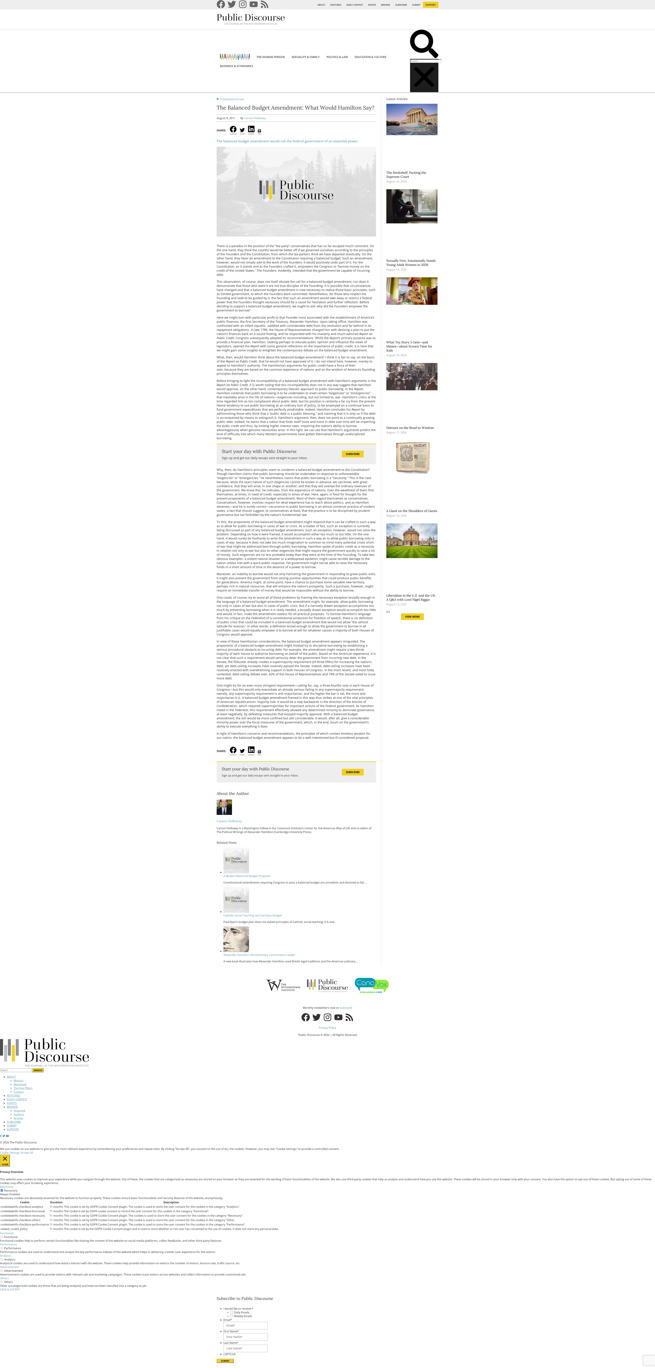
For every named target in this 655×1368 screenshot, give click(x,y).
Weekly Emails (243, 1316)
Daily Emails (241, 1312)
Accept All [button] (27, 1153)
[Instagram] (242, 4)
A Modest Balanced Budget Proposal (246, 876)
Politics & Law (337, 57)
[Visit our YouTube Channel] (7, 1136)
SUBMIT (416, 4)
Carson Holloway (255, 118)
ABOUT (321, 4)
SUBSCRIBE (401, 4)
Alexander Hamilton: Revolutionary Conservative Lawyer (259, 955)
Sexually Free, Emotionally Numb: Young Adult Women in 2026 (411, 263)
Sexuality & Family (306, 57)
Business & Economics (236, 66)
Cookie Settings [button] (10, 1153)
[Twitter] (232, 4)
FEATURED (335, 4)
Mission (19, 1080)
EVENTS (372, 4)
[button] (424, 44)
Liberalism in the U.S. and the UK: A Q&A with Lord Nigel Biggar (411, 597)
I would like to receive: (238, 1308)
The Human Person (271, 57)
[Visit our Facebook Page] (1, 1136)
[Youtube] (253, 4)
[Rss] (264, 4)
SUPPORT (431, 4)
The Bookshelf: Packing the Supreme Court (406, 174)
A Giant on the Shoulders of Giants (412, 511)
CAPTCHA (229, 1354)
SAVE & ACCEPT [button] (10, 1289)
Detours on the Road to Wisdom (410, 428)
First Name (231, 1331)
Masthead (20, 1084)
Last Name (231, 1343)
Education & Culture (370, 57)
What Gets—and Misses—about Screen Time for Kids (409, 346)
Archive (18, 1118)
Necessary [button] (6, 1187)
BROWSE (385, 4)
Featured (19, 1111)
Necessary (10, 1190)
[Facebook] (221, 4)
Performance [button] (8, 1244)
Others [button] (4, 1278)
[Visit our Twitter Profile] (3, 1136)
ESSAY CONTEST (354, 4)
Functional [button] (6, 1233)
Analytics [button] (5, 1256)
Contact (19, 1092)
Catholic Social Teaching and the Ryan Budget (252, 915)
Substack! (346, 1008)
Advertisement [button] (9, 1267)
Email (227, 1320)
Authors (19, 1114)
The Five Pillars (23, 1088)
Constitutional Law (232, 99)
